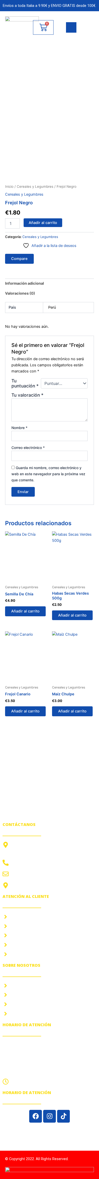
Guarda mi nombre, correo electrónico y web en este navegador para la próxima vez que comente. (48, 474)
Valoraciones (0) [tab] (20, 293)
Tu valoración (27, 395)
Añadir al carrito (43, 222)
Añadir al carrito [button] (25, 611)
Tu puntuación (25, 383)
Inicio (9, 186)
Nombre (19, 427)
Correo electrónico (28, 447)
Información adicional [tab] (24, 283)
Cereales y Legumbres (35, 186)
